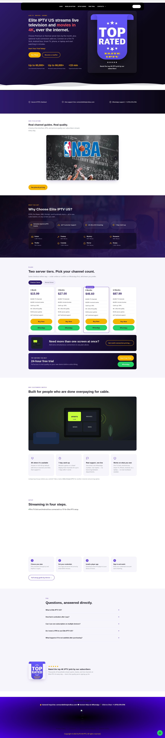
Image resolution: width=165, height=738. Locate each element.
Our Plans (34, 55)
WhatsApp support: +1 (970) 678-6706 (124, 102)
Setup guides (82, 6)
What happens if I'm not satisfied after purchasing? (82, 638)
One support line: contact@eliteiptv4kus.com (79, 102)
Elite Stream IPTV (68, 479)
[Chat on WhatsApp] (160, 733)
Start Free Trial (125, 358)
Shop (61, 6)
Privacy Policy (61, 729)
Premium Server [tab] (35, 282)
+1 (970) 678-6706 (119, 705)
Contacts (100, 6)
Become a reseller (51, 55)
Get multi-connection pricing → (119, 343)
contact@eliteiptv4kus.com (82, 1)
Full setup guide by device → (41, 578)
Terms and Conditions (87, 729)
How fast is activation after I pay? (82, 617)
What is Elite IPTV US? (82, 610)
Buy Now (41, 321)
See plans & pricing (38, 187)
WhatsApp (41, 328)
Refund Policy (104, 729)
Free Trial (92, 6)
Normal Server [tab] (49, 282)
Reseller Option (70, 6)
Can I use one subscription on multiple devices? (82, 624)
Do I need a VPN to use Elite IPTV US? (82, 631)
